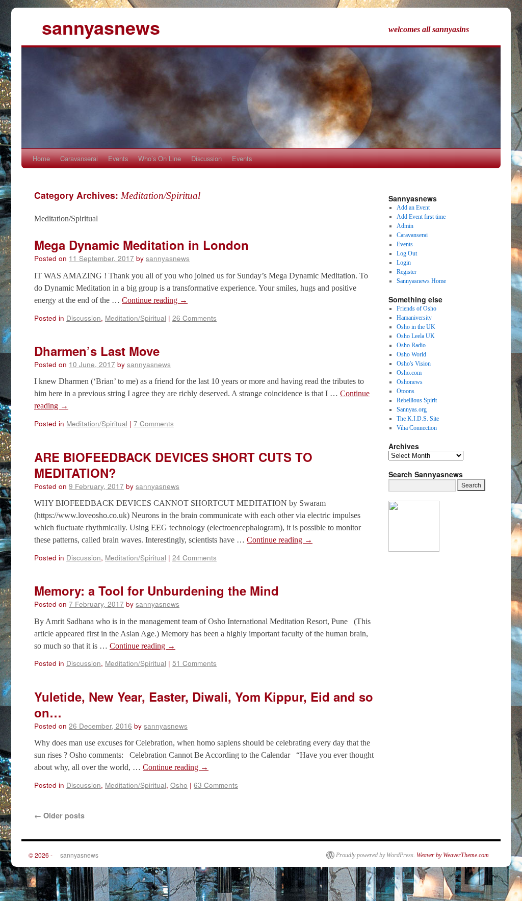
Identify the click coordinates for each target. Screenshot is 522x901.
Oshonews (410, 381)
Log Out (407, 253)
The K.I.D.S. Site (418, 418)
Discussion (206, 158)
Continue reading (155, 300)
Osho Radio (411, 345)
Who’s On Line (159, 158)
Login (404, 262)
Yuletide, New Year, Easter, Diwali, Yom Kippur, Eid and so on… (203, 704)
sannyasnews (90, 27)
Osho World (411, 354)
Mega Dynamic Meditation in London (141, 244)
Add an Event (413, 207)
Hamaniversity (414, 317)
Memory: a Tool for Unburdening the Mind (156, 590)
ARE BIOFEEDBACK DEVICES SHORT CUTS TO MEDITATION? (173, 464)
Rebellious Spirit (417, 400)
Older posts (59, 815)
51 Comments (194, 663)
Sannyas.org (412, 409)
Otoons (405, 391)
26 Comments (194, 318)
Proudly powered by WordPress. (375, 855)
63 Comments (216, 785)
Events (118, 158)
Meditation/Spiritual (135, 318)
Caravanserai (79, 158)
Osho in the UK (416, 326)
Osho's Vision (414, 363)
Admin (405, 225)
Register (406, 271)
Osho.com (409, 372)
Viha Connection (417, 427)
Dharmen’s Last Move (97, 350)
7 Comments (154, 423)
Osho (179, 785)
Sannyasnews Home (421, 281)
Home (41, 158)
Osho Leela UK (416, 336)
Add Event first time (421, 216)
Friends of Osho (416, 308)
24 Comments (194, 557)
